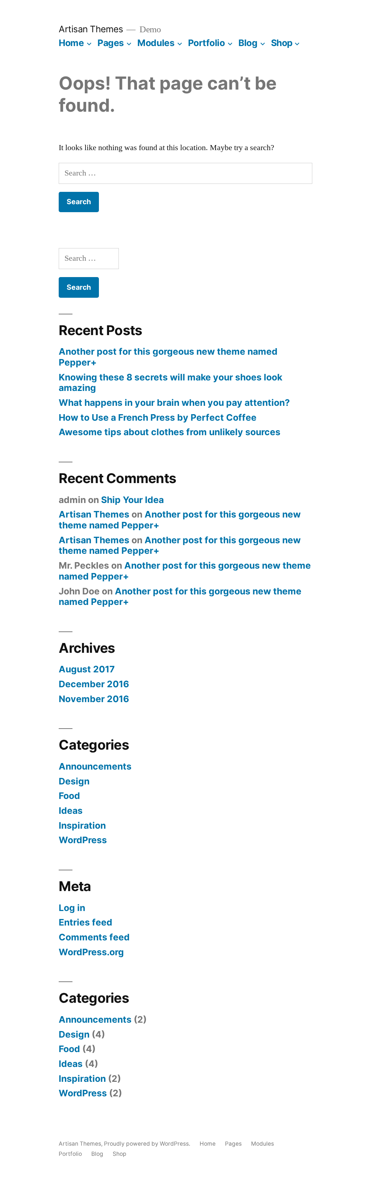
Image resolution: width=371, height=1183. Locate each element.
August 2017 (87, 669)
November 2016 (94, 698)
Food (69, 795)
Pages (110, 42)
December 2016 (94, 684)
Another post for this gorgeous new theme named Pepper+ (168, 357)
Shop (282, 42)
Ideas (71, 810)
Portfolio (206, 42)
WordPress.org (91, 952)
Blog (247, 42)
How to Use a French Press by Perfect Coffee (158, 417)
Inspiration (82, 825)
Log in (72, 907)
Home (71, 42)
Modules (155, 42)
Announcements (95, 766)
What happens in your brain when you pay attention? (174, 402)
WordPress (83, 839)
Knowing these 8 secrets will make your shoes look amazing (170, 382)
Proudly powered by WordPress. (148, 1143)
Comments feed (94, 937)
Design (74, 781)
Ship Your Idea (132, 499)
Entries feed (85, 922)
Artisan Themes (91, 29)
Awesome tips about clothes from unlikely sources (169, 431)
